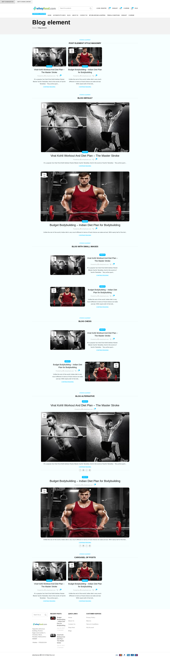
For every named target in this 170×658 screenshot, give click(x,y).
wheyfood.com (50, 76)
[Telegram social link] (89, 470)
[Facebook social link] (80, 470)
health (49, 66)
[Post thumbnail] (53, 624)
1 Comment (60, 630)
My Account (90, 627)
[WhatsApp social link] (86, 470)
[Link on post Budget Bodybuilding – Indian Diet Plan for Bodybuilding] (85, 56)
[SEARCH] (91, 8)
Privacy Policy (90, 617)
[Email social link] (83, 470)
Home (70, 617)
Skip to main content (24, 1)
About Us (71, 621)
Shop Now (71, 627)
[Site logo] (44, 8)
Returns (88, 621)
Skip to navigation (7, 1)
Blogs (70, 631)
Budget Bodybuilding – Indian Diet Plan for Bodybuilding (85, 225)
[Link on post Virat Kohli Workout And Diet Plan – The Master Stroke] (49, 56)
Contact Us (71, 624)
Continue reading (49, 87)
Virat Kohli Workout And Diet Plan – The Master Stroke (85, 155)
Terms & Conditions (92, 624)
